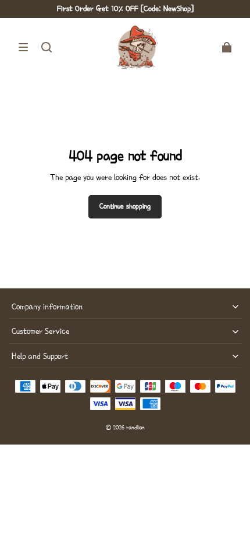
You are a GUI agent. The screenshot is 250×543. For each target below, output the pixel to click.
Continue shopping (125, 206)
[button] (23, 47)
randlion (135, 427)
